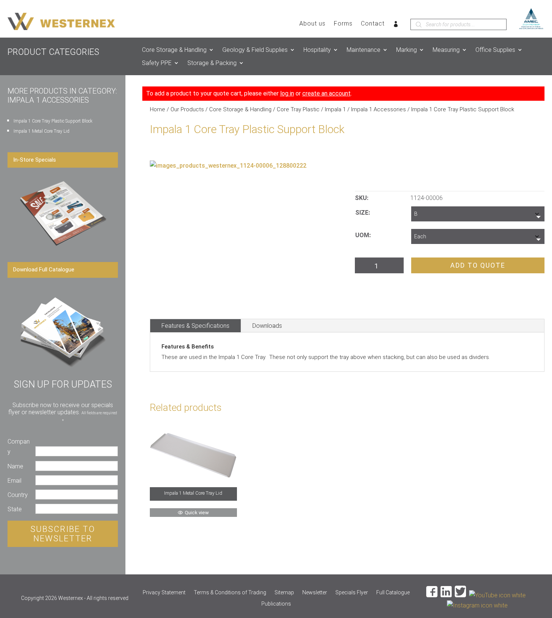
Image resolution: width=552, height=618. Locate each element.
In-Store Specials (34, 159)
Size (361, 212)
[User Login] (396, 25)
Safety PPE (157, 63)
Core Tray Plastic (298, 109)
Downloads (267, 325)
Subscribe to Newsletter (62, 533)
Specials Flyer (351, 592)
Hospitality (317, 49)
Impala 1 (335, 109)
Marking (406, 49)
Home (157, 109)
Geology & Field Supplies (255, 49)
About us (312, 24)
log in (287, 93)
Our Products (187, 109)
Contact (373, 24)
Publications (276, 604)
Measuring (446, 49)
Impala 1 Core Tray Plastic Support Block (53, 121)
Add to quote (477, 265)
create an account (326, 93)
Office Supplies (495, 49)
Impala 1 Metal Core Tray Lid (41, 131)
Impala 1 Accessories (378, 109)
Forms (343, 24)
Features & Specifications (195, 325)
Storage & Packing (212, 63)
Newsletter (314, 592)
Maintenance (363, 49)
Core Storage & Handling (174, 49)
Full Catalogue (393, 592)
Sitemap (284, 592)
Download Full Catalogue (43, 269)
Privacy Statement (164, 592)
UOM (362, 235)
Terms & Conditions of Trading (230, 592)
